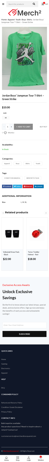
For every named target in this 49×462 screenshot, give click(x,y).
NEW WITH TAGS (32, 178)
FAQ (3, 388)
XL (26, 202)
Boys (24, 19)
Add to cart (24, 127)
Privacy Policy (6, 412)
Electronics (5, 368)
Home (4, 19)
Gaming (4, 364)
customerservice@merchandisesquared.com (18, 436)
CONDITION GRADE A (12, 178)
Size (5, 113)
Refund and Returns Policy (11, 403)
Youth (18, 19)
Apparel (11, 19)
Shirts (29, 19)
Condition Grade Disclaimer (12, 407)
